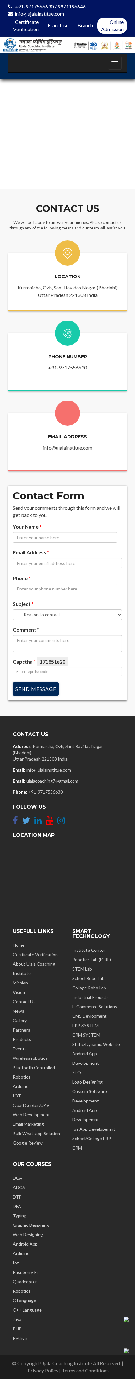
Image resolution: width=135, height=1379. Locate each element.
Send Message (35, 689)
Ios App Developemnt (93, 1129)
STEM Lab (82, 969)
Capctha (39, 662)
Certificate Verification (35, 954)
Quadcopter (25, 1281)
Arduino (21, 1086)
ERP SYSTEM (85, 1025)
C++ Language (27, 1309)
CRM (77, 1147)
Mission (20, 982)
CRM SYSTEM (86, 1034)
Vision (19, 992)
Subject (23, 604)
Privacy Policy (43, 1370)
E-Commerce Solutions (94, 1006)
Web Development (31, 1114)
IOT (17, 1095)
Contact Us (24, 1001)
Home (18, 945)
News (18, 1011)
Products (22, 1039)
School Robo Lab (88, 978)
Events (20, 1048)
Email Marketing (28, 1124)
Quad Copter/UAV (31, 1105)
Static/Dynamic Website (96, 1044)
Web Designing (28, 1234)
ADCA (19, 1187)
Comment (26, 630)
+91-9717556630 (67, 367)
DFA (17, 1206)
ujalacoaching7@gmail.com (52, 781)
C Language (24, 1300)
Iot (16, 1262)
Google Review (28, 1142)
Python (20, 1338)
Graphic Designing (31, 1225)
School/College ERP (91, 1138)
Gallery (20, 1020)
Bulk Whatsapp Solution (36, 1133)
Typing (19, 1215)
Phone (22, 578)
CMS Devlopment (89, 1016)
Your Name (27, 527)
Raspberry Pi (25, 1272)
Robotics (21, 1291)
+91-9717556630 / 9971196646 (50, 6)
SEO (76, 1072)
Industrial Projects (90, 997)
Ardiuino (21, 1253)
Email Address (31, 552)
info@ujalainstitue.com (39, 14)
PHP (17, 1328)
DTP (17, 1196)
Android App (25, 1244)
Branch (85, 25)
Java (17, 1319)
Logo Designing (87, 1082)
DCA (17, 1178)
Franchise (58, 25)
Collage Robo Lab (89, 987)
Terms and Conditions (85, 1370)
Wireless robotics (30, 1058)
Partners (21, 1029)
